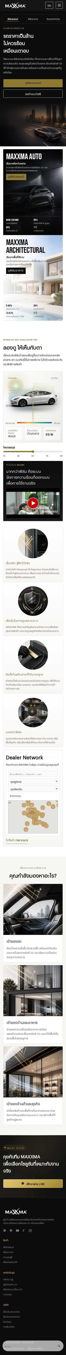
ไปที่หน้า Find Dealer (17, 836)
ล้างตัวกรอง (15, 791)
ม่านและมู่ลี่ (7, 1252)
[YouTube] (18, 1226)
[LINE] (5, 1226)
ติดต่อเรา (7, 1317)
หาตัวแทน (7, 1289)
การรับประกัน (9, 1322)
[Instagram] (31, 1226)
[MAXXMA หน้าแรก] (23, 5)
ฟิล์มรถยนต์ (8, 1242)
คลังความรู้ (8, 1274)
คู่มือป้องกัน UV (10, 1279)
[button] (42, 811)
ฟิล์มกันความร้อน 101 (12, 1284)
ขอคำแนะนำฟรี (33, 89)
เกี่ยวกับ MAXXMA (11, 1307)
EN (49, 5)
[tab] (12, 19)
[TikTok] (24, 1226)
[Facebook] (11, 1226)
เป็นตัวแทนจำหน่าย (11, 1312)
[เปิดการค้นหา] (59, 1346)
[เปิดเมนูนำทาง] (59, 5)
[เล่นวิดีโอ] (33, 498)
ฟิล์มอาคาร (8, 1247)
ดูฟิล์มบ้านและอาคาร (33, 78)
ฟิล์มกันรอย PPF (10, 1257)
